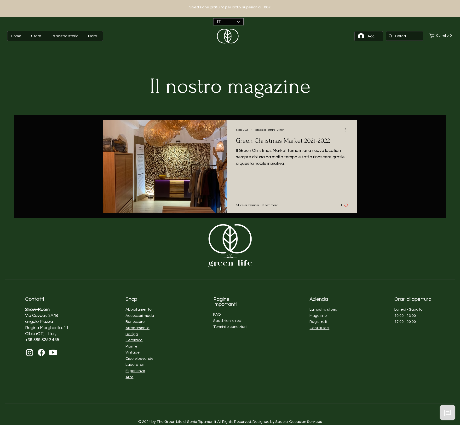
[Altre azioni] (347, 130)
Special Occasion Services (298, 422)
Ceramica (134, 340)
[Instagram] (29, 352)
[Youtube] (53, 352)
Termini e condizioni (230, 327)
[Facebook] (41, 352)
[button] (442, 35)
